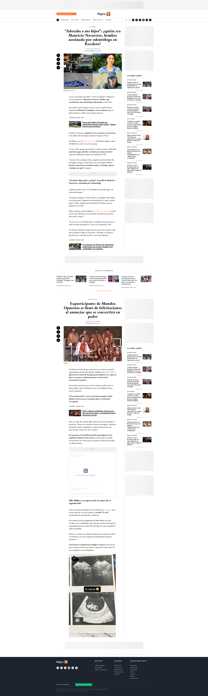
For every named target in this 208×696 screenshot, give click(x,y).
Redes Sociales (98, 19)
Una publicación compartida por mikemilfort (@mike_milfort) (85, 493)
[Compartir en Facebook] (58, 55)
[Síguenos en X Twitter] (133, 20)
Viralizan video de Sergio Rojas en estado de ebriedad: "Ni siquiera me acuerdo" (134, 85)
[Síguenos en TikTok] (147, 20)
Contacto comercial (101, 669)
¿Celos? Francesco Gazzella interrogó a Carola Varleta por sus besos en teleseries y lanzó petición (129, 280)
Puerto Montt (134, 678)
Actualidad (75, 19)
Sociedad (108, 19)
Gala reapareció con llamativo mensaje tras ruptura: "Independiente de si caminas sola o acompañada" (134, 154)
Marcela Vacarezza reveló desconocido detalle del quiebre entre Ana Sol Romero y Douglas (134, 110)
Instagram (108, 510)
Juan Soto (97, 49)
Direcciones (98, 667)
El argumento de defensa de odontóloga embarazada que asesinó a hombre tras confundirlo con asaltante (98, 246)
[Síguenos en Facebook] (140, 20)
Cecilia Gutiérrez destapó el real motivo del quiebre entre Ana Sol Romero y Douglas (134, 97)
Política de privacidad (63, 684)
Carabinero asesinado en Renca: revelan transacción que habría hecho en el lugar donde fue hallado (134, 124)
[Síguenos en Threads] (150, 20)
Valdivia (132, 674)
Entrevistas (65, 19)
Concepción (133, 667)
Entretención (85, 19)
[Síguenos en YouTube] (143, 20)
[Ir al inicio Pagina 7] (104, 14)
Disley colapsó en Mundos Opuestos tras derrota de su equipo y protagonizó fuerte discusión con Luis (99, 413)
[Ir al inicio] (58, 20)
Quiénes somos (99, 665)
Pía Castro (96, 321)
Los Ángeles (133, 669)
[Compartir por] (58, 67)
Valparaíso (133, 665)
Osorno (132, 676)
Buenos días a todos (89, 141)
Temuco (132, 672)
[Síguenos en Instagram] (136, 20)
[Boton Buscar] (126, 20)
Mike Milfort (110, 372)
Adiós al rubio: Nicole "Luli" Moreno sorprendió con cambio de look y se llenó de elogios (134, 138)
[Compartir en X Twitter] (58, 59)
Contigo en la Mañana (102, 211)
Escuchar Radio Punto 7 (65, 13)
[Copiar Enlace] (58, 63)
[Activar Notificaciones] (129, 20)
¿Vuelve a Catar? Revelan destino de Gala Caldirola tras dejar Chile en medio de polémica (134, 168)
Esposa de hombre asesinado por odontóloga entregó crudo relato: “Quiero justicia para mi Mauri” (99, 124)
